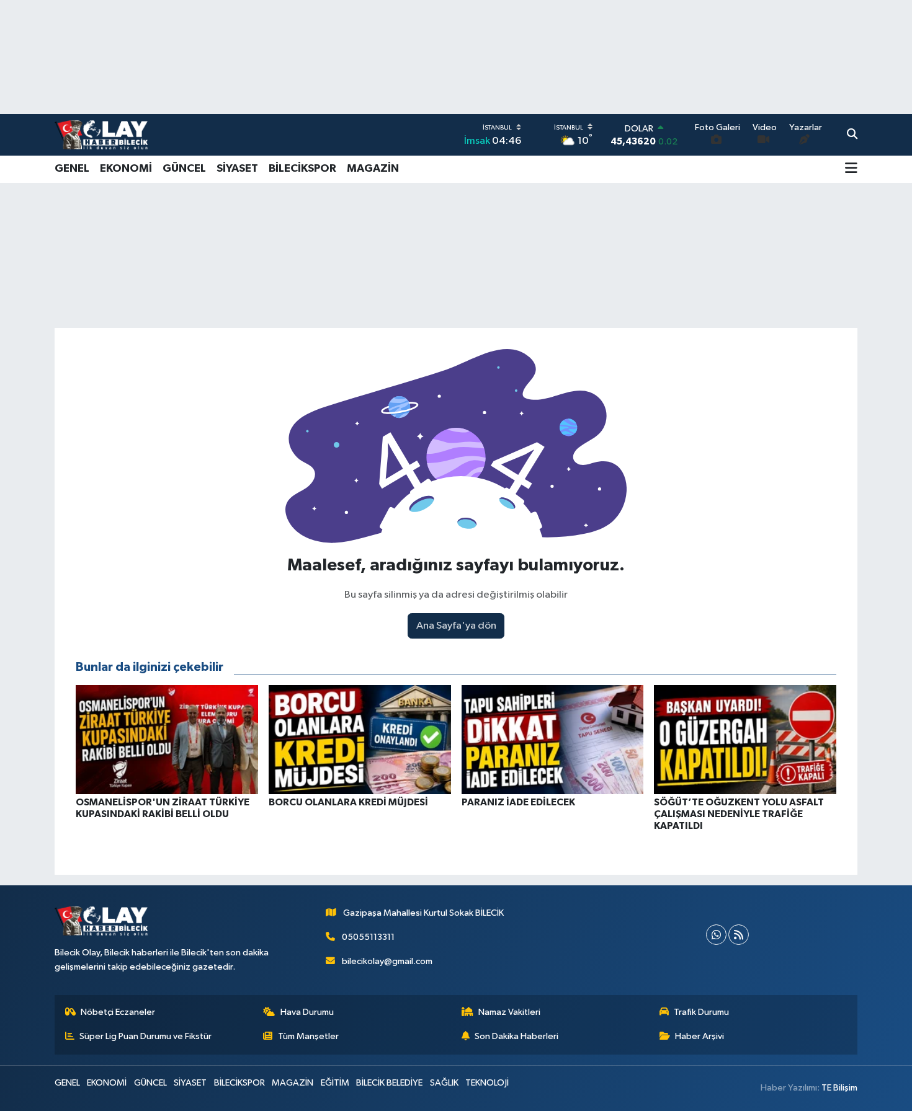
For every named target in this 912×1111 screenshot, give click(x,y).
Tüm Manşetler (308, 1036)
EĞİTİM (335, 1082)
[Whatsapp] (716, 934)
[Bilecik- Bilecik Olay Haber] (101, 135)
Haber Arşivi (699, 1036)
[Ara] (852, 135)
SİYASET (237, 168)
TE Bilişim (839, 1087)
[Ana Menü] (851, 169)
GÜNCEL (184, 168)
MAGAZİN (373, 168)
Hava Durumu (307, 1012)
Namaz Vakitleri (509, 1012)
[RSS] (738, 934)
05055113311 (368, 937)
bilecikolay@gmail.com (387, 961)
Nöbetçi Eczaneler (118, 1012)
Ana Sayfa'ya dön (456, 626)
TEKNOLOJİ (487, 1082)
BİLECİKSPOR (302, 168)
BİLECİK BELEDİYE (389, 1082)
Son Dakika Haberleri (516, 1036)
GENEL (72, 168)
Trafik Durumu (701, 1012)
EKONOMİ (126, 168)
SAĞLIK (444, 1082)
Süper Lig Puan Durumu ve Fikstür (145, 1036)
